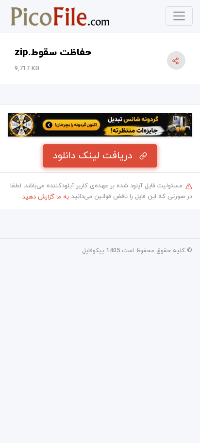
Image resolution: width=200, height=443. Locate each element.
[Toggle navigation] (179, 16)
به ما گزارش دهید (45, 197)
